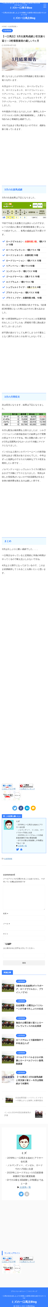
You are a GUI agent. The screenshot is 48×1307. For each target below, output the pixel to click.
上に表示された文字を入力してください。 (19, 948)
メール (6, 924)
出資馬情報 (8, 859)
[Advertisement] (24, 158)
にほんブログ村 (9, 789)
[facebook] (20, 808)
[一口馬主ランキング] (26, 786)
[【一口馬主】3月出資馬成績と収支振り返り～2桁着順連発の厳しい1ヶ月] (27, 808)
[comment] (33, 808)
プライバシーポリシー (18, 1291)
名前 (5, 913)
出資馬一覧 (22, 846)
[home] (21, 850)
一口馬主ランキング (27, 789)
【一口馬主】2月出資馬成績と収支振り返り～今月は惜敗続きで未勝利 (29, 1080)
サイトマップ (32, 1291)
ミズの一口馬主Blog (21, 7)
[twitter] (14, 808)
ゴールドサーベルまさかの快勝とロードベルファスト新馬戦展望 (29, 1060)
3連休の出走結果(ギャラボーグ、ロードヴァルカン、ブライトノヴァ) (29, 989)
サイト (5, 934)
